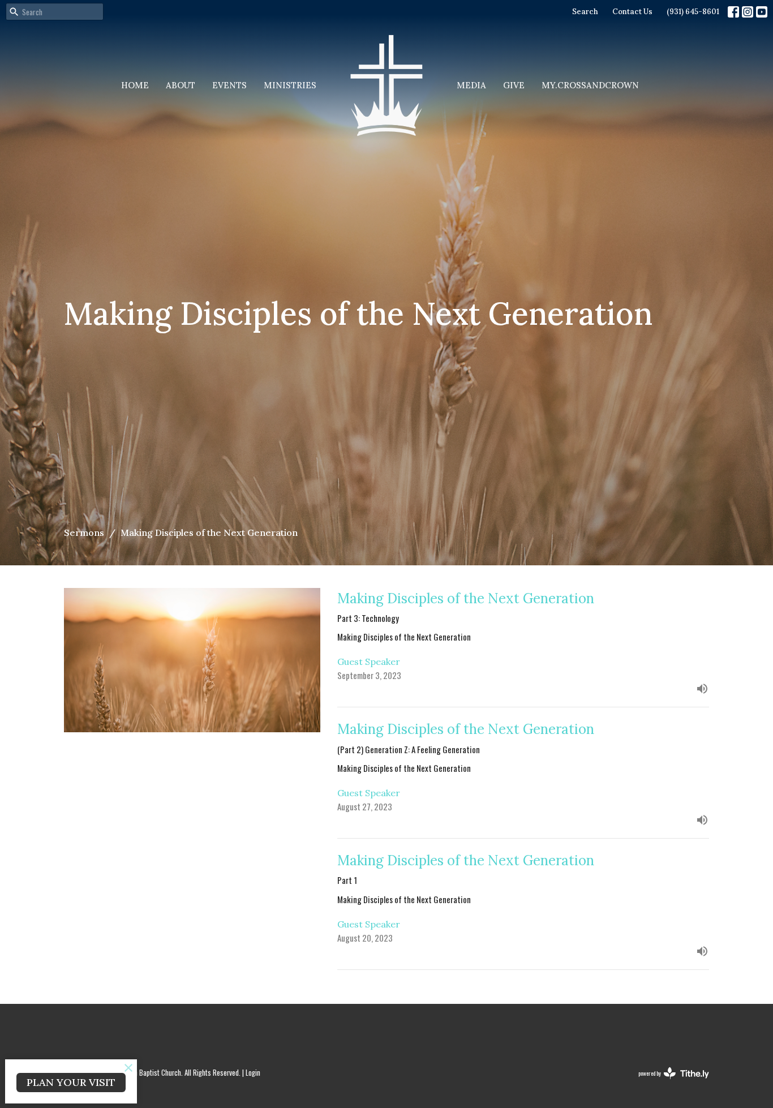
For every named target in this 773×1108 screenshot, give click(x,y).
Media (471, 85)
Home (135, 85)
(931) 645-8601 (693, 11)
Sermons (84, 532)
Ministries (290, 85)
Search (585, 11)
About (180, 85)
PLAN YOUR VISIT (71, 1082)
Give (514, 85)
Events (229, 85)
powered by (666, 1082)
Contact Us (632, 11)
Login (253, 1072)
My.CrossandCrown (590, 85)
